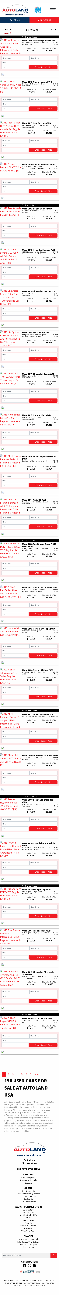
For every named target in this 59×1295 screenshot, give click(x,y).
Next (37, 1074)
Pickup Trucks (28, 1220)
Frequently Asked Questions (28, 1193)
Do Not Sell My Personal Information (22, 1283)
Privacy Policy (37, 1280)
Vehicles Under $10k (28, 1215)
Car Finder (28, 1228)
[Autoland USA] (15, 9)
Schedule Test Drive (28, 1225)
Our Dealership (28, 1191)
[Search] (53, 1255)
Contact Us (28, 1199)
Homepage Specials (28, 1180)
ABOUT (28, 1188)
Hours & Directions (28, 1196)
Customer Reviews (28, 1201)
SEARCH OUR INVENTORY (28, 1207)
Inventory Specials (28, 1177)
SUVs (28, 1217)
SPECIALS (28, 1174)
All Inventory (28, 1210)
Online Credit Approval (28, 1239)
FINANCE (28, 1236)
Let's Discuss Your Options (28, 1242)
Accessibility (22, 1280)
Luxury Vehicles (28, 1212)
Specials (28, 1223)
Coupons (28, 1183)
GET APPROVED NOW (28, 1169)
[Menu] (53, 9)
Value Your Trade (28, 1231)
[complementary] (51, 1286)
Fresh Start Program (28, 1244)
